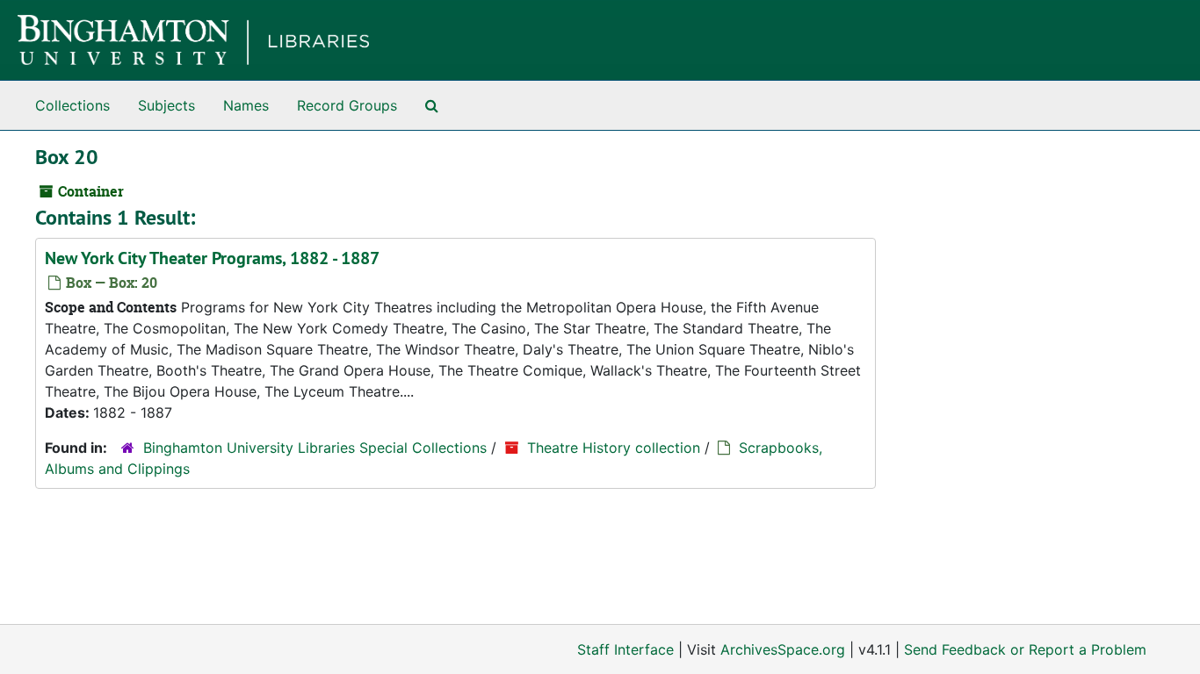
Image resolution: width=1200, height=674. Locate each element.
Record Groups (347, 105)
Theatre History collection (613, 447)
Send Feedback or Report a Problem (1025, 649)
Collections (72, 105)
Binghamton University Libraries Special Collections (315, 447)
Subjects (166, 105)
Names (246, 105)
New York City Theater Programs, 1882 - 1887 (212, 258)
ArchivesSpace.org (782, 649)
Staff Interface (625, 649)
